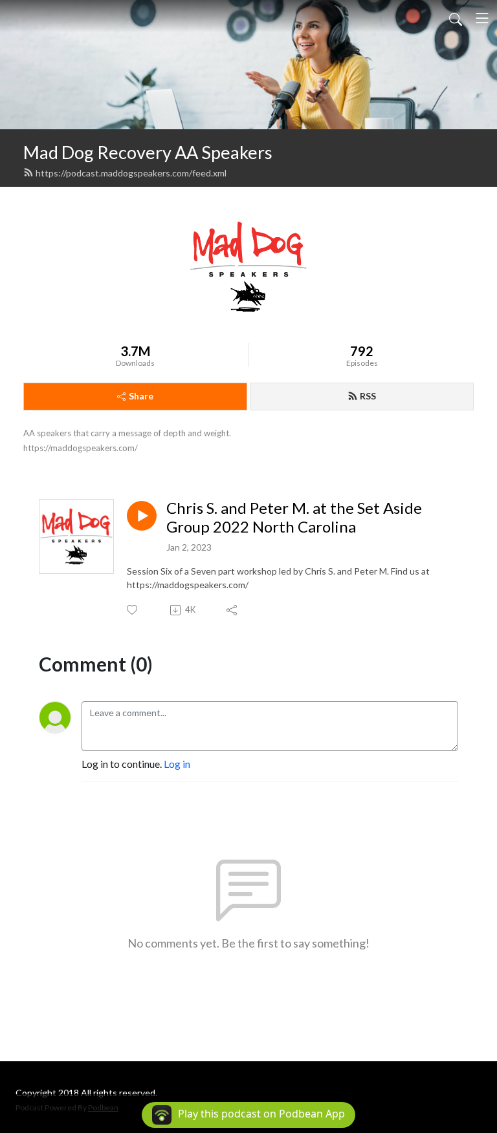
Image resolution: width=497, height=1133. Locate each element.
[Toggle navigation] (482, 18)
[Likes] (133, 610)
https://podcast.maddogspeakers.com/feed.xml (131, 172)
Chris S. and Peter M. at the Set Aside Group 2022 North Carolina (294, 517)
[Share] (232, 610)
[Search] (455, 18)
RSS (368, 395)
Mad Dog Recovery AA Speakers (147, 152)
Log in (177, 763)
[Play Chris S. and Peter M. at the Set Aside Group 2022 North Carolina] (142, 516)
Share (141, 395)
